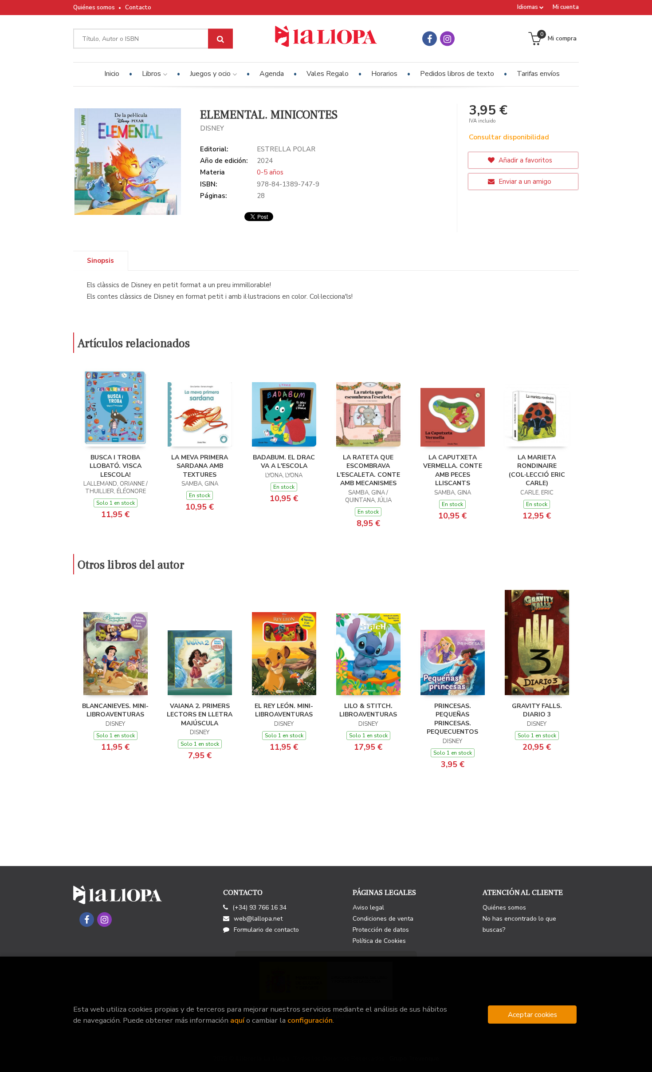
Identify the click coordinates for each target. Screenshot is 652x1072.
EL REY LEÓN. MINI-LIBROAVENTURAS (284, 710)
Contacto (138, 8)
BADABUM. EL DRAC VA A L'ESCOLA (284, 462)
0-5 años (270, 172)
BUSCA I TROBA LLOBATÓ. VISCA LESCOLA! (115, 466)
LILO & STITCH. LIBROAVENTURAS (368, 710)
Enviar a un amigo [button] (524, 181)
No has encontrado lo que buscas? (519, 924)
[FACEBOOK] (429, 39)
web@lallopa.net (258, 918)
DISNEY (212, 128)
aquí (237, 1020)
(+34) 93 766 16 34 (259, 907)
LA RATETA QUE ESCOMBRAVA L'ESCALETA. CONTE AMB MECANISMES (368, 470)
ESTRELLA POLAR (286, 149)
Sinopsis (100, 260)
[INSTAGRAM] (447, 39)
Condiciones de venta (383, 918)
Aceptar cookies (532, 1014)
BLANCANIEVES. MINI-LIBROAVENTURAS (115, 710)
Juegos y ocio (211, 74)
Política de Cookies (379, 941)
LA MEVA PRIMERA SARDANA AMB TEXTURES (199, 466)
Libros (152, 74)
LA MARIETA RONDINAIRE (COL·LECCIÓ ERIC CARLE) (537, 470)
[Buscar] (220, 39)
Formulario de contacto (266, 930)
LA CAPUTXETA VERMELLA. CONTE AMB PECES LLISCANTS (452, 470)
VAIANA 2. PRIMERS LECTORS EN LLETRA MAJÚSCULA (199, 715)
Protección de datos (381, 930)
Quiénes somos (94, 8)
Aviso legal (368, 907)
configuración (310, 1020)
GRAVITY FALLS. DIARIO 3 (537, 710)
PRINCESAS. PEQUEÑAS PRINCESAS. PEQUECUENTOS (452, 719)
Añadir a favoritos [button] (524, 160)
